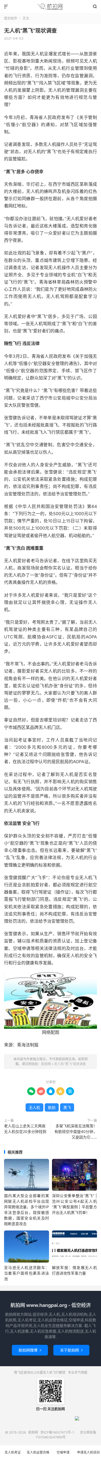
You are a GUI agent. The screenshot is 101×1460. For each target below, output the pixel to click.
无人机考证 (13, 1452)
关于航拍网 (71, 1350)
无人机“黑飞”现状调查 (30, 31)
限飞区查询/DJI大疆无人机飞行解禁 (39, 1372)
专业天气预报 (77, 1372)
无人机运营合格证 (38, 1455)
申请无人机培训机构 (88, 1455)
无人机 (34, 1107)
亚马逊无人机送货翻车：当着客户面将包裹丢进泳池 (26, 1273)
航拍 (51, 1107)
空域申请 (63, 1452)
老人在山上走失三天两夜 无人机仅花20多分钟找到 (25, 1129)
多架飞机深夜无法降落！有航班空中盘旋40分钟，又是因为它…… (75, 1131)
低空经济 (10, 18)
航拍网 (50, 6)
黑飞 (67, 1107)
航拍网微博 (30, 1350)
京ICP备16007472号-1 (57, 1432)
